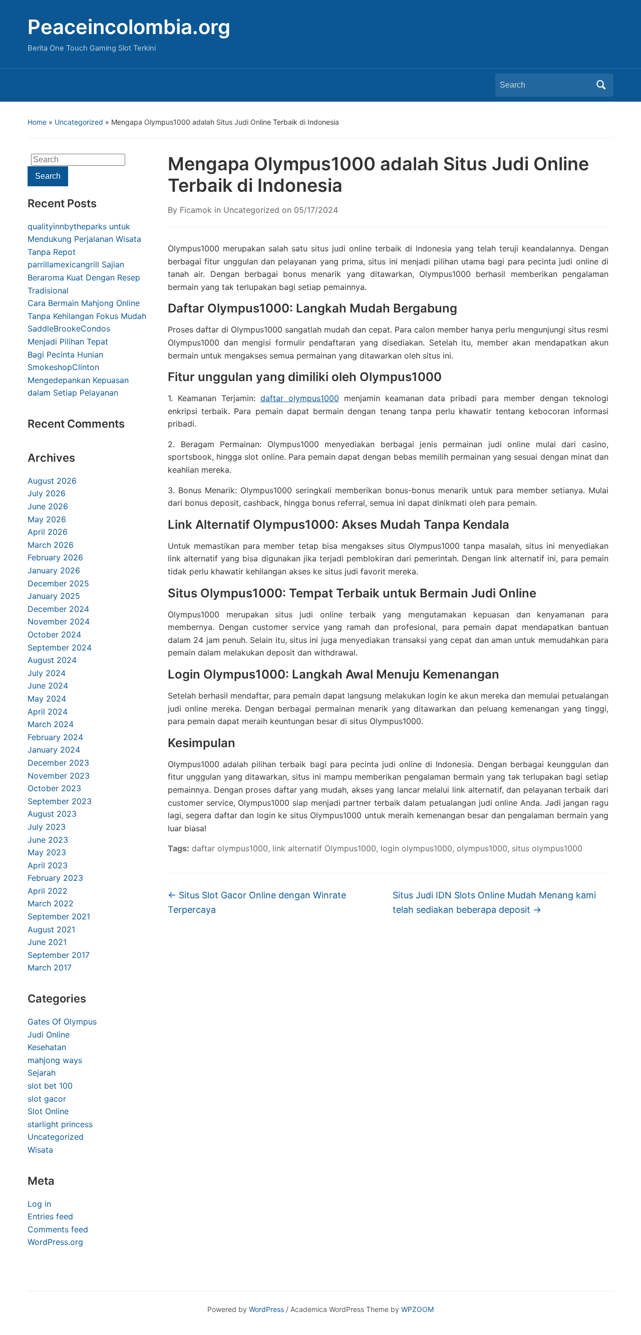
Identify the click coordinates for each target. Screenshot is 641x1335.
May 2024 (47, 699)
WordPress (266, 1309)
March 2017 (50, 967)
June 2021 (47, 942)
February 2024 (55, 737)
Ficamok (196, 210)
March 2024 (51, 724)
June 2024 (48, 686)
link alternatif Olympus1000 (324, 848)
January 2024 (54, 750)
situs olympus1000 (547, 848)
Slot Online (48, 1111)
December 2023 (58, 763)
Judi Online (49, 1035)
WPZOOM (417, 1309)
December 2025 (58, 583)
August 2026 (52, 481)
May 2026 (47, 519)
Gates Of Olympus (62, 1022)
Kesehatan (47, 1047)
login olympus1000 (416, 848)
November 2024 (59, 621)
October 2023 (54, 788)
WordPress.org (55, 1242)
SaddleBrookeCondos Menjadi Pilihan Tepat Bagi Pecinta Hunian (69, 341)
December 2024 (58, 609)
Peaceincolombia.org (129, 27)
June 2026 (48, 506)
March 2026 (51, 545)
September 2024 (60, 647)
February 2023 (55, 878)
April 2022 (48, 891)
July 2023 (47, 827)
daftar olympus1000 (299, 398)
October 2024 (54, 634)
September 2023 (60, 801)
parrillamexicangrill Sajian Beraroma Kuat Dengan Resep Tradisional (84, 277)
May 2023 (47, 852)
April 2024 (48, 712)
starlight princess (60, 1124)
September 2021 (59, 916)
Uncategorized (79, 122)
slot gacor (47, 1099)
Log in (39, 1204)
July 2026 (47, 493)
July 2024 (47, 673)
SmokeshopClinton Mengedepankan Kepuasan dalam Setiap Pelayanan (78, 380)
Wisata (40, 1150)
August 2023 (52, 814)
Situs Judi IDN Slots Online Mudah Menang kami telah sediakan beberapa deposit (494, 902)
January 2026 (54, 570)
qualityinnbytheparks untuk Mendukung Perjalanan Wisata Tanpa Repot (84, 239)
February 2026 (55, 557)
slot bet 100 (50, 1086)
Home (37, 122)
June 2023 (48, 840)
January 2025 (54, 596)
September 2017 (59, 955)
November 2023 (59, 776)
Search (600, 85)
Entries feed (50, 1216)
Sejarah (42, 1073)
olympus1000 (482, 848)
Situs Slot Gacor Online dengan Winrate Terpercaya (257, 902)
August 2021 (51, 929)
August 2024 (52, 660)
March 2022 (51, 903)
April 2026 (48, 532)
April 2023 (48, 865)
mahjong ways (55, 1060)
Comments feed (58, 1229)
